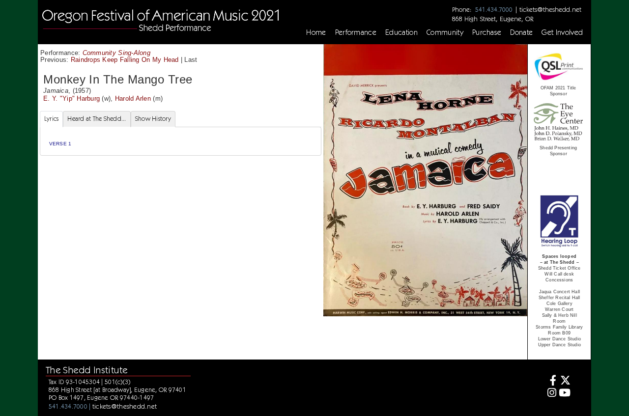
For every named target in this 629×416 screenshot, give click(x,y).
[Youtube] (565, 394)
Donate (521, 32)
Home (316, 32)
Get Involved (562, 32)
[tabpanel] (180, 141)
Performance (356, 32)
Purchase (487, 32)
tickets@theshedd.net (550, 9)
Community (445, 32)
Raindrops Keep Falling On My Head (125, 59)
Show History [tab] (153, 118)
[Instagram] (550, 394)
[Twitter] (565, 381)
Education (401, 32)
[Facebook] (550, 381)
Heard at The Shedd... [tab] (96, 118)
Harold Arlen (133, 98)
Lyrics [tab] (51, 118)
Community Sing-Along (116, 52)
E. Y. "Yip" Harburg (71, 98)
